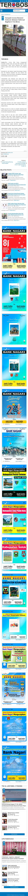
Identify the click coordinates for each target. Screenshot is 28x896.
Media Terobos (3, 895)
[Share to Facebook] (6, 156)
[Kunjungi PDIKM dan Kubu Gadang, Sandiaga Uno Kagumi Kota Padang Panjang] (4, 874)
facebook (23, 1)
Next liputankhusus (14, 887)
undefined (17, 206)
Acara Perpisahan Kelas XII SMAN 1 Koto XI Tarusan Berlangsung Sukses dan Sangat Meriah (14, 826)
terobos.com (10, 152)
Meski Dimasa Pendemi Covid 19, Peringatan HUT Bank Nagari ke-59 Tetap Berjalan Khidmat (14, 879)
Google (26, 895)
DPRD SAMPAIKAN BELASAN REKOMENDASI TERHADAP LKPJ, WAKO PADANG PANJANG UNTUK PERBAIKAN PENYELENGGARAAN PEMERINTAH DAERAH (14, 866)
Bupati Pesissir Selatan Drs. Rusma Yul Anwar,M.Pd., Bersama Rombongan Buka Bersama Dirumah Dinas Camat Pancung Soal (14, 813)
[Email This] (2, 156)
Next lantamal (14, 834)
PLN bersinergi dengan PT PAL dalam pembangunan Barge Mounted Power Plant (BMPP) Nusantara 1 (14, 804)
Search (26, 10)
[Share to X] (5, 156)
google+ (25, 1)
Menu (1, 10)
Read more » (13, 180)
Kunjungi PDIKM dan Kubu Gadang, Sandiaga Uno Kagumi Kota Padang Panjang (13, 872)
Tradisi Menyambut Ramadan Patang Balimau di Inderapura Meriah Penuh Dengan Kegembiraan (13, 820)
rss (27, 1)
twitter (21, 1)
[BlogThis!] (3, 156)
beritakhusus (6, 154)
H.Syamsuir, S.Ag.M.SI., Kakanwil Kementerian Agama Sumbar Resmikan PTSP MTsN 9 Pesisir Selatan (13, 857)
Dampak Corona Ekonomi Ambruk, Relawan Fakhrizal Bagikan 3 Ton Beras (15, 20)
